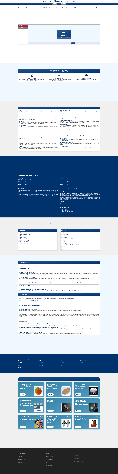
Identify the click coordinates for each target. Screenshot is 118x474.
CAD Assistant (76, 188)
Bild (25, 181)
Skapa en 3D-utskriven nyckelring (79, 461)
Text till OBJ (72, 187)
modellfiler (75, 7)
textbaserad (75, 194)
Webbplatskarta (20, 462)
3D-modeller (88, 194)
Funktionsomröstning (21, 459)
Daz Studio (68, 188)
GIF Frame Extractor (49, 465)
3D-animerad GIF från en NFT (78, 456)
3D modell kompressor (49, 459)
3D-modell (68, 181)
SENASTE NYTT (59, 379)
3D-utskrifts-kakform (77, 458)
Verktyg (44, 1)
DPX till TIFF (62, 365)
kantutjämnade (48, 140)
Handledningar (20, 456)
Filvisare (49, 1)
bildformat (59, 269)
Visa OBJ (76, 187)
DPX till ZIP (20, 367)
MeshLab (72, 188)
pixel (40, 273)
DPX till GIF (62, 360)
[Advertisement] (38, 16)
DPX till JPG (62, 362)
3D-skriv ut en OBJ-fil (77, 455)
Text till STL (47, 462)
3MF (70, 199)
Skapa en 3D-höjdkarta (49, 456)
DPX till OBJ (20, 362)
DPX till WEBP (83, 360)
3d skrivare (89, 7)
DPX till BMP (41, 365)
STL (97, 198)
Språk (74, 1)
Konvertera (69, 1)
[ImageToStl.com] (59, 1)
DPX (45, 7)
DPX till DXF (41, 362)
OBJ (65, 7)
